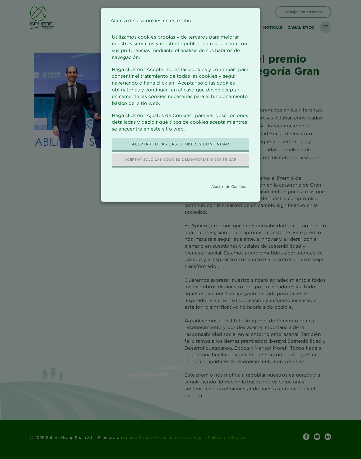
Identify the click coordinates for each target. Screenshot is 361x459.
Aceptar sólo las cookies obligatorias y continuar (180, 159)
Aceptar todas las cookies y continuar (180, 144)
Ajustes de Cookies (228, 186)
